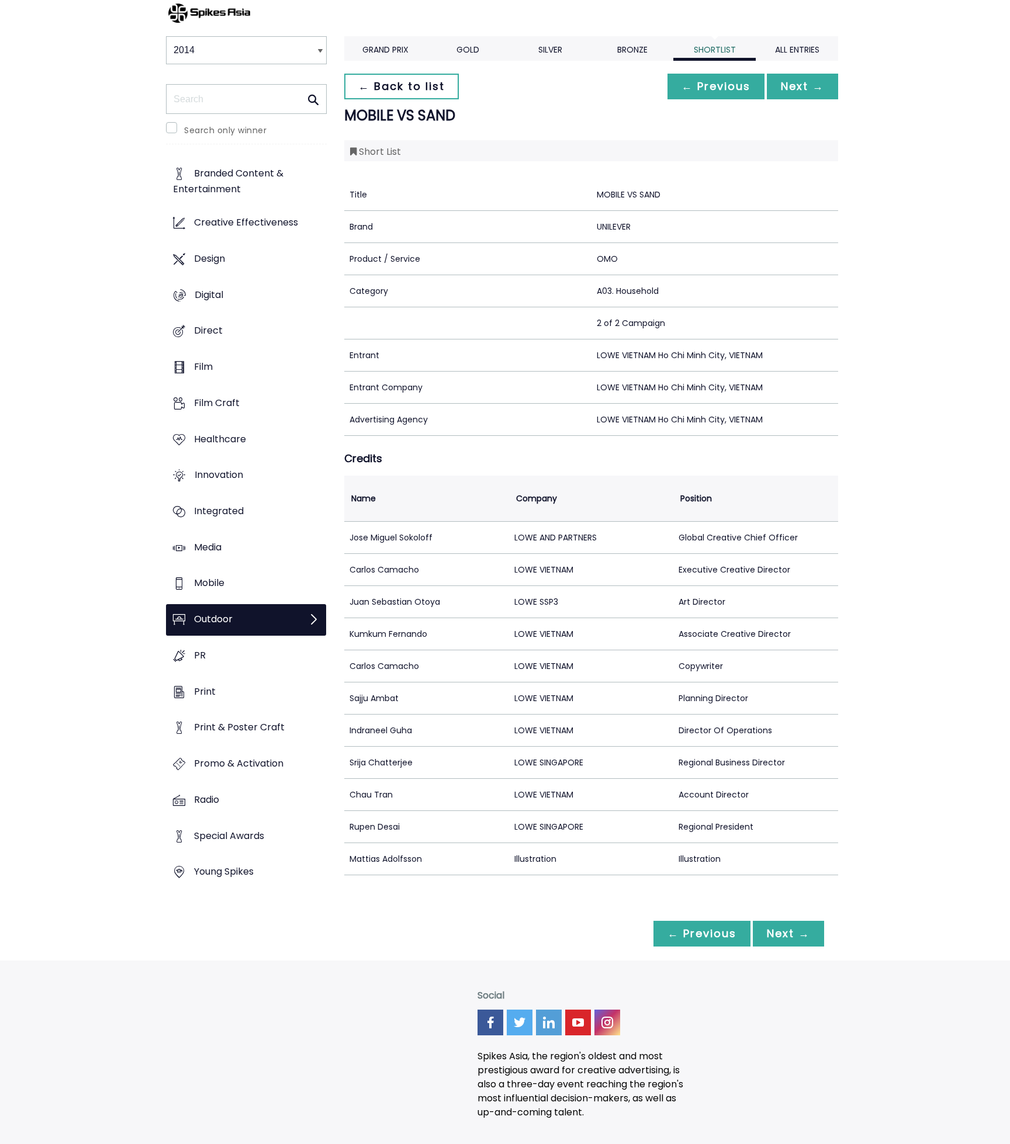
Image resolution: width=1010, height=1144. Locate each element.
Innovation (219, 475)
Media (208, 547)
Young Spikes (224, 872)
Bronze (632, 50)
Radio (206, 799)
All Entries (797, 50)
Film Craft (217, 403)
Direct (208, 331)
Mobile (209, 583)
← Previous (716, 86)
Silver (550, 50)
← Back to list (401, 86)
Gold (467, 50)
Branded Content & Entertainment (228, 181)
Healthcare (220, 439)
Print (205, 691)
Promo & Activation (238, 764)
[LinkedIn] (549, 1022)
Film (203, 366)
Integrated (219, 511)
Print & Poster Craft (239, 727)
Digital (209, 294)
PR (200, 655)
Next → (802, 86)
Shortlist (715, 50)
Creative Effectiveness (246, 223)
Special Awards (229, 836)
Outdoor (213, 619)
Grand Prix (385, 50)
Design (209, 258)
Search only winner (225, 130)
